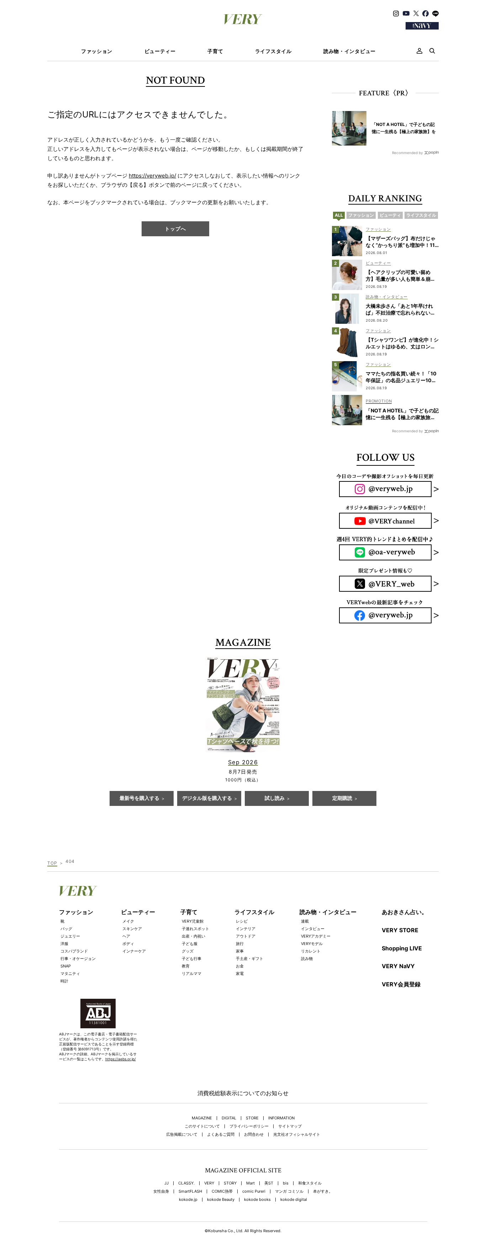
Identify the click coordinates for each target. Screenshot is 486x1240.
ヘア (126, 936)
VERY (209, 1183)
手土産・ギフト (249, 958)
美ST (268, 1183)
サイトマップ (290, 1126)
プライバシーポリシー (249, 1126)
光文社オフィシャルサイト (296, 1134)
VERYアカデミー (316, 936)
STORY (230, 1183)
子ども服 (189, 943)
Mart (250, 1183)
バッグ (66, 928)
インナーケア (134, 951)
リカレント (311, 951)
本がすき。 (323, 1191)
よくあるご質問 (220, 1134)
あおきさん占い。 (404, 912)
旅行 (240, 943)
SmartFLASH (190, 1191)
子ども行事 (191, 958)
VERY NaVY (398, 966)
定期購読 (342, 798)
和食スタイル (310, 1183)
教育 (186, 966)
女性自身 (161, 1191)
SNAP (65, 966)
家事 (240, 951)
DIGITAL (229, 1118)
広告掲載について (181, 1134)
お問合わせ (254, 1134)
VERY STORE (400, 930)
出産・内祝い (193, 936)
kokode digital (293, 1200)
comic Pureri (253, 1191)
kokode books (257, 1200)
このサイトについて (202, 1126)
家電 (240, 973)
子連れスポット (195, 928)
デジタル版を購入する (207, 798)
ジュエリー (70, 936)
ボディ (128, 943)
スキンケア (132, 928)
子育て (215, 51)
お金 (240, 966)
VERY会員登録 (401, 984)
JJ (166, 1183)
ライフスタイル (273, 51)
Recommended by (407, 152)
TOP (52, 863)
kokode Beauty (220, 1200)
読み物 (307, 958)
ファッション (96, 51)
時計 (64, 980)
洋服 (64, 943)
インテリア (245, 928)
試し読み (275, 798)
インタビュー (312, 928)
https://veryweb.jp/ (152, 175)
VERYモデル (312, 943)
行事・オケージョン (78, 958)
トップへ (175, 229)
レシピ (242, 921)
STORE (252, 1118)
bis (286, 1183)
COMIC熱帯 (222, 1191)
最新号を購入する (139, 798)
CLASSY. (186, 1183)
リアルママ (191, 973)
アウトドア (245, 936)
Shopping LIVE (402, 948)
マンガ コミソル (289, 1191)
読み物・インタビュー (349, 51)
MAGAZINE (202, 1118)
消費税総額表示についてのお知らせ (243, 1093)
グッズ (188, 951)
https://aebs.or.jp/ (120, 1059)
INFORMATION (281, 1118)
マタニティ (70, 973)
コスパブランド (74, 951)
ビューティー (160, 51)
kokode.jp (188, 1200)
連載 (305, 921)
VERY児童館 (193, 921)
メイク (128, 921)
